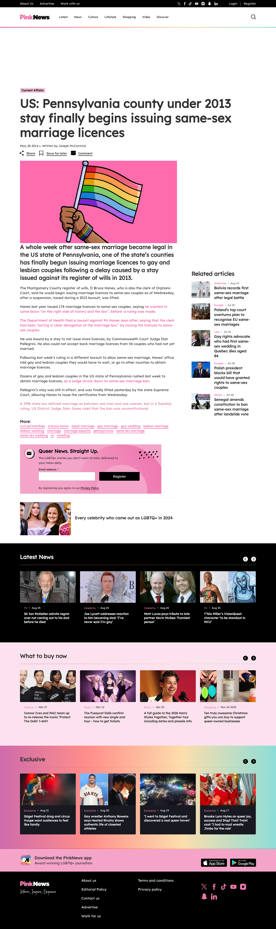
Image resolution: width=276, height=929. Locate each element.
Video (146, 17)
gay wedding (130, 426)
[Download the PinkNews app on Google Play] (243, 863)
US (52, 435)
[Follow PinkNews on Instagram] (243, 888)
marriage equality (77, 431)
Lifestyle (110, 17)
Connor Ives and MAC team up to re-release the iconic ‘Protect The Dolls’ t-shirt (47, 717)
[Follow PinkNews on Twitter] (204, 888)
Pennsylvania (103, 431)
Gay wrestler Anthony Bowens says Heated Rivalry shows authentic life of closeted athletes (106, 822)
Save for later (56, 153)
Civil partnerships (32, 426)
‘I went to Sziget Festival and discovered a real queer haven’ (167, 818)
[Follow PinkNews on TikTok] (223, 888)
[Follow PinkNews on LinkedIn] (216, 3)
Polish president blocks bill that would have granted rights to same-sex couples (232, 378)
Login (233, 3)
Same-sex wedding (34, 435)
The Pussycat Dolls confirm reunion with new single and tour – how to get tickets (104, 717)
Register (250, 3)
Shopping (129, 17)
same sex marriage (130, 431)
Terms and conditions (156, 880)
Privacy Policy (90, 488)
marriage (54, 431)
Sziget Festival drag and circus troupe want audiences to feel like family (47, 820)
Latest (63, 17)
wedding (63, 435)
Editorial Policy (93, 889)
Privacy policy (150, 889)
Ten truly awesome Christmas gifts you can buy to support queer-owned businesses (226, 717)
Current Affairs (33, 90)
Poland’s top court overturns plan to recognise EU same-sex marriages (232, 317)
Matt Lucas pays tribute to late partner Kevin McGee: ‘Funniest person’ (167, 618)
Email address (54, 469)
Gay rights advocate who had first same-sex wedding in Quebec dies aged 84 (232, 346)
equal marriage (83, 426)
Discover (163, 17)
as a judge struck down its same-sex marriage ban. (106, 381)
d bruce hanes (58, 426)
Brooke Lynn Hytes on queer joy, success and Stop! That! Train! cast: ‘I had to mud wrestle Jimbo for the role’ (228, 822)
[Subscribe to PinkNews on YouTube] (233, 888)
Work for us (91, 916)
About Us (26, 3)
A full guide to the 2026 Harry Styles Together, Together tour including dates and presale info (168, 717)
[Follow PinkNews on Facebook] (214, 888)
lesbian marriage (156, 426)
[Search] (253, 17)
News (78, 17)
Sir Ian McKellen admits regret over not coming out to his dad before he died (46, 618)
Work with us (70, 3)
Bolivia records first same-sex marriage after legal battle (231, 293)
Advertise (47, 3)
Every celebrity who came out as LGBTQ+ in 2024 (124, 517)
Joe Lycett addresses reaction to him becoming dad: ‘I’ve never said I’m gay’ (106, 618)
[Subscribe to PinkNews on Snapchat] (204, 897)
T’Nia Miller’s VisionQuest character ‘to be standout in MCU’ (224, 618)
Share (30, 153)
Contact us (90, 898)
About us (88, 880)
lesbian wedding (32, 431)
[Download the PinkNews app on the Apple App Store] (214, 863)
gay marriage (107, 426)
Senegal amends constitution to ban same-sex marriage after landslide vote (231, 406)
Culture (93, 17)
